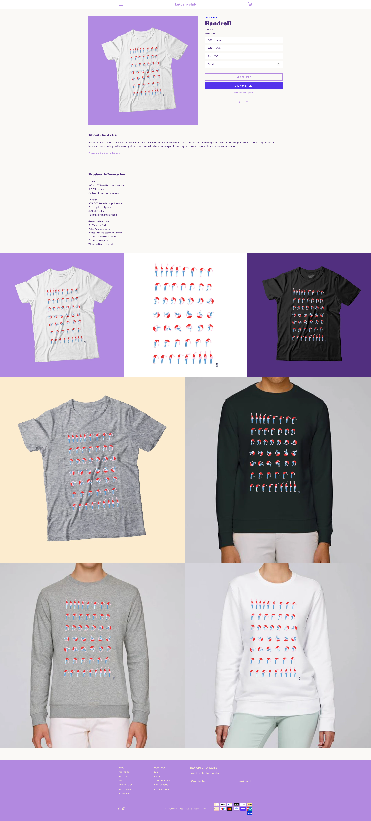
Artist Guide (125, 789)
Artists (123, 776)
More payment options (244, 92)
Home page (160, 768)
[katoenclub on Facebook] (118, 808)
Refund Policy (161, 789)
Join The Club (126, 785)
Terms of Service (163, 781)
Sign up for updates (203, 767)
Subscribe (243, 781)
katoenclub (184, 809)
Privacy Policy (161, 785)
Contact (158, 776)
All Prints (124, 772)
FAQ (156, 772)
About (122, 768)
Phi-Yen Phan (211, 17)
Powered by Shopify (198, 809)
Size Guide (124, 793)
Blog (121, 781)
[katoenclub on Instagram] (123, 808)
